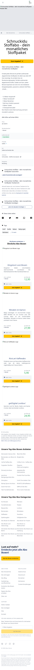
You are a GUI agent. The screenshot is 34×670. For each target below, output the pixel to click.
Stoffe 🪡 (4, 143)
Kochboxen (4, 502)
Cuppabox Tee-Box (6, 465)
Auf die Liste (17, 631)
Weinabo (19, 502)
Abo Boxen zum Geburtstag (6, 525)
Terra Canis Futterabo (23, 490)
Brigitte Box (20, 457)
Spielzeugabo (5, 517)
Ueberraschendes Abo (8, 150)
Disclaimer (21, 578)
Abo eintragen (5, 575)
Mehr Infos (9, 284)
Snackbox (20, 514)
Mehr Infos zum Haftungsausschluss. (11, 441)
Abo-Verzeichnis (6, 572)
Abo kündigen (5, 608)
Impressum (21, 575)
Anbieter (4, 155)
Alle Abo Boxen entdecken (10, 558)
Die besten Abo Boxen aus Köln (9, 535)
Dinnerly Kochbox (6, 470)
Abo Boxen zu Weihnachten (21, 525)
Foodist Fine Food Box (23, 475)
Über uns (4, 596)
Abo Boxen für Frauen (23, 520)
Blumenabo (4, 511)
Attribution (21, 581)
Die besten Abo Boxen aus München (25, 535)
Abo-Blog (4, 578)
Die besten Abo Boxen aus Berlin (9, 530)
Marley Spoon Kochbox (8, 483)
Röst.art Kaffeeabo (17, 358)
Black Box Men (21, 454)
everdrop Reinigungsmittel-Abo (7, 476)
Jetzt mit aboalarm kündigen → (17, 207)
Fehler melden (5, 605)
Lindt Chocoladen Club (23, 480)
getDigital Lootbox (17, 403)
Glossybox (4, 480)
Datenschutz (22, 572)
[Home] (1, 33)
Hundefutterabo (6, 505)
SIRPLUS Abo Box (22, 487)
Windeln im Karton (17, 310)
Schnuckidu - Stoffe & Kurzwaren (10, 157)
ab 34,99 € (4, 123)
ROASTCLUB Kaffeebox (24, 483)
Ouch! (5, 656)
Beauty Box (4, 508)
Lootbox (19, 508)
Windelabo (20, 511)
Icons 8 (29, 655)
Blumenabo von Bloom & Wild (8, 458)
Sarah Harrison (5, 487)
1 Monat (4, 130)
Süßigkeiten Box (22, 517)
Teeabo (19, 505)
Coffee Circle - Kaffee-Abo (24, 462)
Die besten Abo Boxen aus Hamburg (25, 530)
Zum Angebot (16, 61)
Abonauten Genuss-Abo (8, 454)
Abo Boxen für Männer (8, 520)
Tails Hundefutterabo (7, 490)
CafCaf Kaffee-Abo (6, 462)
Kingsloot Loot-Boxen (17, 265)
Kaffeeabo (4, 514)
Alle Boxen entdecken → (17, 241)
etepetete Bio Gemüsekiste (21, 471)
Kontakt (3, 614)
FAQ (2, 611)
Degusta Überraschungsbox (23, 466)
